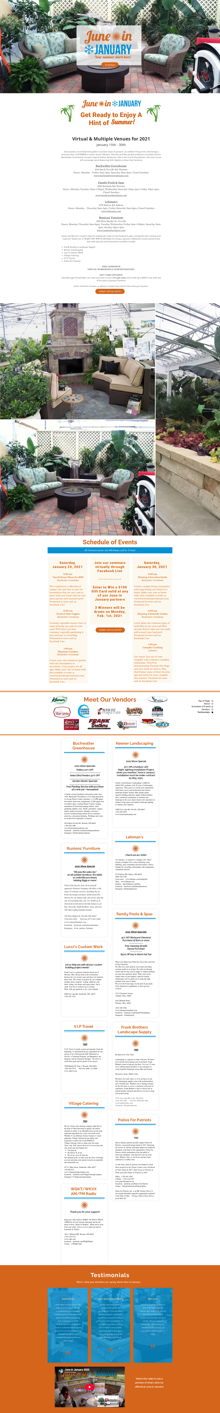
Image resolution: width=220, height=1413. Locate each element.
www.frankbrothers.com (124, 1103)
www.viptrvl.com (70, 1071)
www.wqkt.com (89, 1227)
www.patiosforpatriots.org (124, 1181)
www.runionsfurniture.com (75, 922)
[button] (110, 64)
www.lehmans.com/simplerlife (136, 879)
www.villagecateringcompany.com (76, 1172)
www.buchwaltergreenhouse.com (67, 675)
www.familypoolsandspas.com (126, 1010)
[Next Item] (215, 419)
